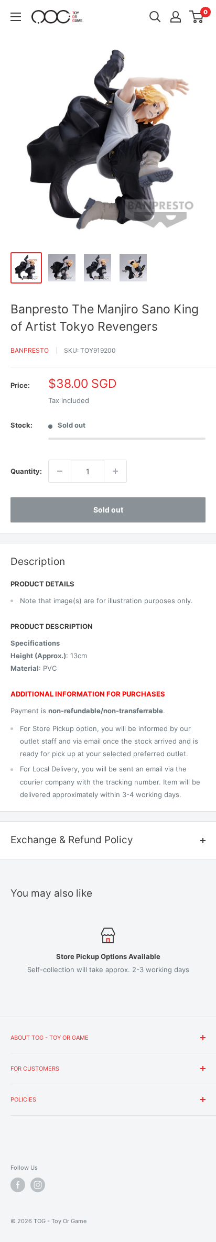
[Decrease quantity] (60, 471)
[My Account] (175, 17)
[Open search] (155, 17)
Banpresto (29, 350)
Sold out (108, 509)
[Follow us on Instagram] (37, 1185)
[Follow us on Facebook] (17, 1185)
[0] (196, 16)
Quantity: (26, 471)
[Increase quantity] (115, 471)
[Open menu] (15, 17)
